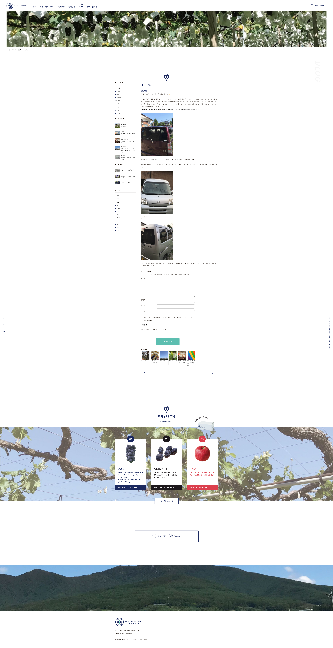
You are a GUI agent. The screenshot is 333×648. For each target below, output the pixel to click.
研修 (117, 110)
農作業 (118, 113)
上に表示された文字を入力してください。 (155, 329)
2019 (118, 211)
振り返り (118, 100)
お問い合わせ (92, 7)
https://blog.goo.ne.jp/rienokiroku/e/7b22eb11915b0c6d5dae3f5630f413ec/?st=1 (170, 109)
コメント (144, 278)
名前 (143, 300)
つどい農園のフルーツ (166, 501)
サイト (143, 311)
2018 (118, 214)
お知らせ (71, 7)
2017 (118, 218)
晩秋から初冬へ (164, 360)
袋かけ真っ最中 (173, 360)
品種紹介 (61, 7)
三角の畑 (143, 360)
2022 (118, 202)
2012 (118, 230)
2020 (118, 208)
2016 (118, 221)
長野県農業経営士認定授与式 (182, 361)
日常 (117, 107)
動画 (117, 94)
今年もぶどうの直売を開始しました (154, 362)
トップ (33, 7)
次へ (213, 373)
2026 (118, 195)
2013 (118, 227)
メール (143, 305)
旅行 (117, 104)
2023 (118, 199)
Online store (319, 6)
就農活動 (118, 97)
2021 (118, 205)
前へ (145, 373)
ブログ (81, 7)
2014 (118, 224)
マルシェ (118, 91)
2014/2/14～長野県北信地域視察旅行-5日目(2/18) (191, 363)
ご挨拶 (118, 88)
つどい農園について (47, 7)
